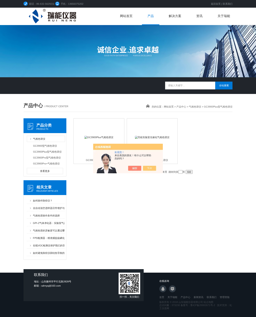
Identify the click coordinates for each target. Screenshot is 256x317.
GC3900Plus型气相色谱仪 (218, 106)
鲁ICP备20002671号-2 (202, 305)
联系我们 (227, 3)
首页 (161, 297)
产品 (151, 16)
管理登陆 (225, 297)
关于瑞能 (224, 16)
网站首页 (126, 16)
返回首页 (216, 3)
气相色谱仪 (195, 106)
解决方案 (175, 16)
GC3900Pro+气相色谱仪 (46, 163)
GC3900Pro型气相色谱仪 (47, 157)
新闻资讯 (198, 297)
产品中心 (181, 106)
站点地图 (208, 302)
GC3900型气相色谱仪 (45, 145)
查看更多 (45, 171)
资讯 (199, 16)
